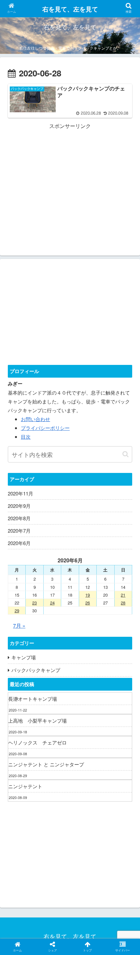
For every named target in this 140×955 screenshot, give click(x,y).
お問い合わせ (35, 418)
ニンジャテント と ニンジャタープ (46, 764)
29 (17, 610)
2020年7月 (19, 530)
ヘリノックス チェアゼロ (37, 742)
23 (34, 603)
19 (87, 595)
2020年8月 (19, 518)
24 (52, 603)
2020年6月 (19, 543)
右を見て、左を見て (70, 9)
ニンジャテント (25, 786)
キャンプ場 (23, 657)
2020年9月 (19, 505)
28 (123, 603)
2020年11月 (20, 493)
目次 (26, 436)
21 (123, 595)
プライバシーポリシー (45, 427)
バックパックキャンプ (35, 669)
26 (87, 603)
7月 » (19, 625)
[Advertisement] (70, 176)
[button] (125, 454)
